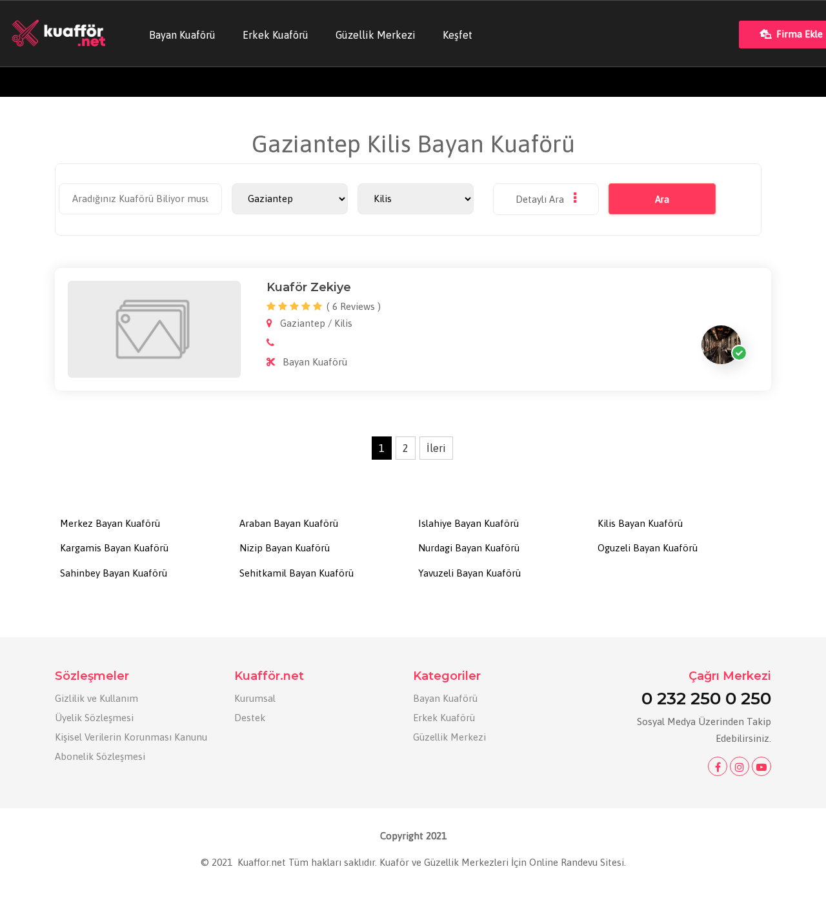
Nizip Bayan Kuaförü (284, 547)
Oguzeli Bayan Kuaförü (648, 547)
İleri (436, 448)
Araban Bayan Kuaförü (288, 523)
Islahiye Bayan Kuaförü (468, 523)
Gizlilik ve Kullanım (96, 698)
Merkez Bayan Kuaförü (110, 523)
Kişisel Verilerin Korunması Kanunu (131, 736)
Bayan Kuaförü (182, 35)
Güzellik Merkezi (376, 35)
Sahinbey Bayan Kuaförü (113, 573)
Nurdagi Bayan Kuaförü (468, 547)
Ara (662, 199)
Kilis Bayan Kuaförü (640, 523)
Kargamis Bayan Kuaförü (114, 547)
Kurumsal (255, 698)
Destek (249, 717)
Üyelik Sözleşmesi (94, 717)
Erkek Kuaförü (275, 35)
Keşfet (457, 35)
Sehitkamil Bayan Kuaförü (296, 573)
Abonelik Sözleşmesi (100, 756)
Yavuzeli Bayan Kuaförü (469, 573)
